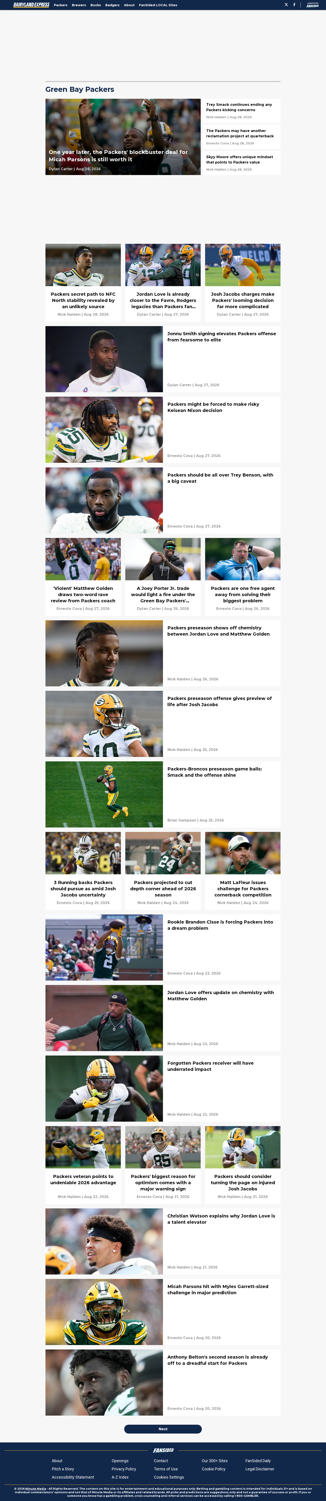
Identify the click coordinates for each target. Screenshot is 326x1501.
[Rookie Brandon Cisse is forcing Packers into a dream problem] (163, 947)
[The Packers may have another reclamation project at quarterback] (241, 137)
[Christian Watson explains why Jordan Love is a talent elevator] (163, 1241)
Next (163, 1429)
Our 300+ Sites (215, 1460)
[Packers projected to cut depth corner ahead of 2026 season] (163, 871)
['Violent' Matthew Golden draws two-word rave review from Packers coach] (83, 577)
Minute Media (35, 1488)
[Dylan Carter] (61, 169)
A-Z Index (120, 1477)
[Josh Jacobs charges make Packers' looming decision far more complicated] (243, 283)
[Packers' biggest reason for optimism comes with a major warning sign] (163, 1165)
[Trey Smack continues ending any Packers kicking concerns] (241, 110)
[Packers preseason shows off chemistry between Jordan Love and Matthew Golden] (163, 653)
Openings (120, 1460)
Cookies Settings (169, 1477)
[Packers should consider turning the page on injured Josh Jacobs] (243, 1165)
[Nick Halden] (216, 117)
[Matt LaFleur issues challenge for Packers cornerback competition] (243, 871)
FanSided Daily (258, 1460)
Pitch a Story (63, 1469)
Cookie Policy (214, 1469)
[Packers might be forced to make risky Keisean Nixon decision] (163, 430)
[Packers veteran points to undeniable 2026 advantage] (83, 1165)
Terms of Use (166, 1469)
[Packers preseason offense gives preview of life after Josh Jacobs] (163, 724)
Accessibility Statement (73, 1477)
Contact (161, 1460)
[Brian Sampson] (181, 820)
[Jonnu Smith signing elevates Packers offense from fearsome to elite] (163, 359)
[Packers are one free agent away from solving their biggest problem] (243, 577)
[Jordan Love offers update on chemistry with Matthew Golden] (163, 1018)
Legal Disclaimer (259, 1469)
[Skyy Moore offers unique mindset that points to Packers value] (241, 163)
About (57, 1460)
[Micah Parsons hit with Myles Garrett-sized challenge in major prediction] (163, 1312)
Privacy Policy (124, 1469)
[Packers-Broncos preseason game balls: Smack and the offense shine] (163, 794)
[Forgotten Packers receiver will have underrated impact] (163, 1089)
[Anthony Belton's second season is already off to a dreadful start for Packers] (163, 1382)
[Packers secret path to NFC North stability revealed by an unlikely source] (83, 283)
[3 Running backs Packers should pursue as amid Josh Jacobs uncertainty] (83, 871)
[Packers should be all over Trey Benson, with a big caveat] (163, 500)
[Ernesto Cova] (217, 143)
